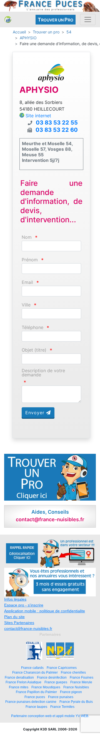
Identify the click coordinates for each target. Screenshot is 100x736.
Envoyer (35, 412)
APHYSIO (28, 37)
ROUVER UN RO (55, 20)
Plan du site (14, 617)
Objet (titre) (34, 350)
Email (27, 282)
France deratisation (19, 677)
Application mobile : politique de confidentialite (44, 611)
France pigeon (71, 692)
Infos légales (15, 599)
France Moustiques (45, 687)
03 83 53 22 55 (57, 122)
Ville (26, 305)
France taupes (36, 706)
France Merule (81, 682)
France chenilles (73, 672)
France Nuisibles (76, 687)
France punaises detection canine (30, 701)
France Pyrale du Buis (76, 701)
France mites (18, 687)
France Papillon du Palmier (36, 692)
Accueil (19, 32)
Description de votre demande (43, 373)
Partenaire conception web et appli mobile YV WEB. (50, 716)
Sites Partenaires (19, 622)
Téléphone (32, 327)
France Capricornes (62, 667)
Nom (27, 237)
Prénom (30, 260)
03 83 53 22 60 (57, 129)
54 (68, 32)
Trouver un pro (46, 32)
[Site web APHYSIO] (51, 72)
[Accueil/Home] (7, 19)
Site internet (38, 115)
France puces (34, 697)
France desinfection (52, 677)
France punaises (60, 697)
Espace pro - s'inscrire (23, 605)
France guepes (55, 682)
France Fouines (81, 677)
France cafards (32, 667)
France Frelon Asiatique (23, 682)
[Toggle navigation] (88, 19)
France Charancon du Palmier (35, 672)
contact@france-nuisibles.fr (28, 628)
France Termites (62, 706)
